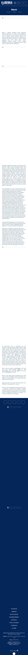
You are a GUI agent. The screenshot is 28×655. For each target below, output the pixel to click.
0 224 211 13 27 (10, 636)
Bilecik (20, 11)
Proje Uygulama (14, 622)
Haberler (14, 611)
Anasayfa (8, 11)
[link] (14, 455)
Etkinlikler (14, 625)
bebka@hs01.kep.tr (17, 643)
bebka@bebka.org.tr (16, 642)
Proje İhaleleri (14, 614)
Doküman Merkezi (14, 617)
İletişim (14, 628)
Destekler (14, 620)
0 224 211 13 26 (17, 636)
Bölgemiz (14, 11)
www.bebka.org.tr (15, 644)
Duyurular (14, 608)
